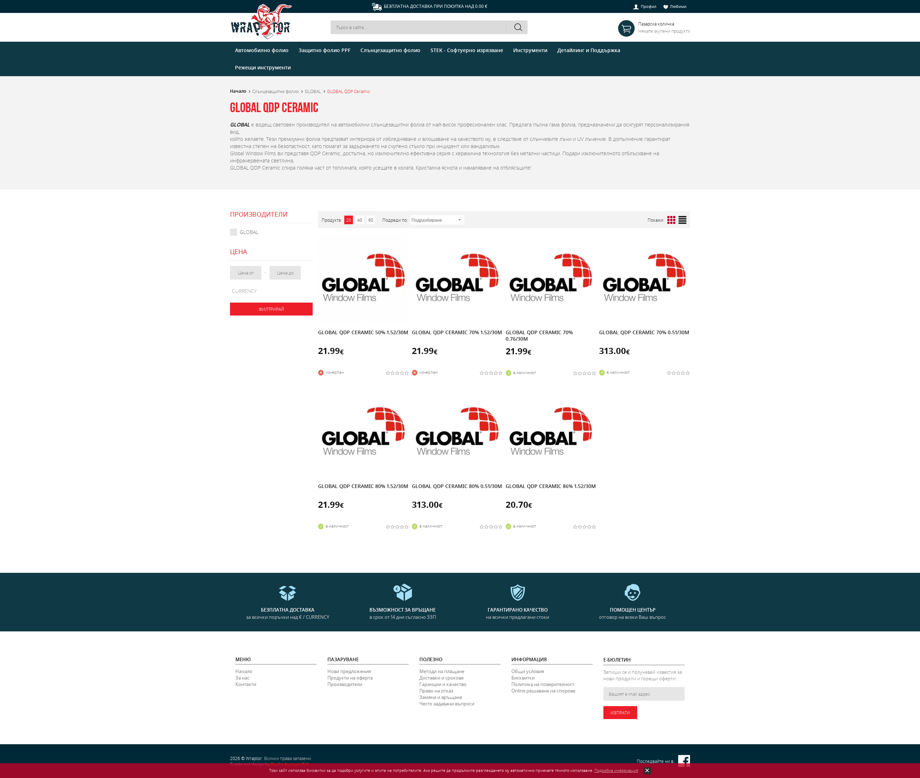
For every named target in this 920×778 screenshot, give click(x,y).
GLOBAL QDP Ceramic (348, 91)
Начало (238, 91)
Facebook (684, 761)
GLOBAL (313, 91)
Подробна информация (616, 770)
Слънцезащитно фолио (275, 91)
